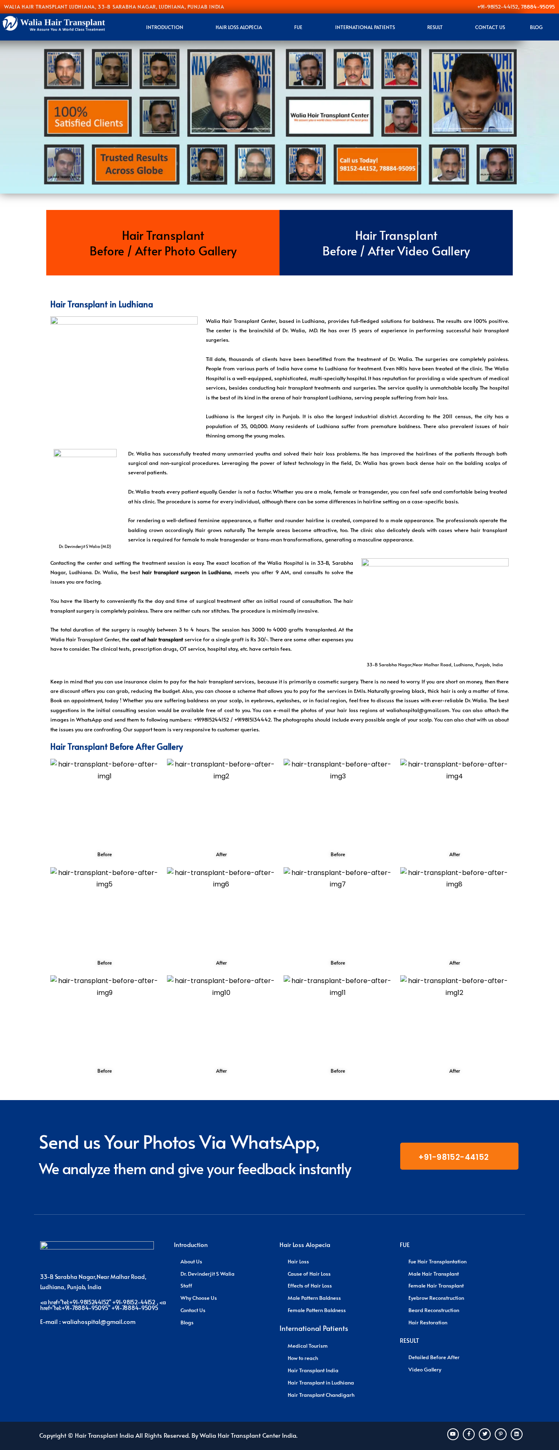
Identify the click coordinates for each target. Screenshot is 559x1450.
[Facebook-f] (469, 1434)
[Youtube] (453, 1434)
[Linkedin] (517, 1434)
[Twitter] (485, 1434)
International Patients (365, 27)
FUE (298, 27)
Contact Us (490, 27)
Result (435, 27)
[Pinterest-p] (501, 1434)
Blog (536, 27)
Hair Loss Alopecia (239, 27)
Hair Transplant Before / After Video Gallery (396, 243)
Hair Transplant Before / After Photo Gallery (163, 243)
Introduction (164, 27)
